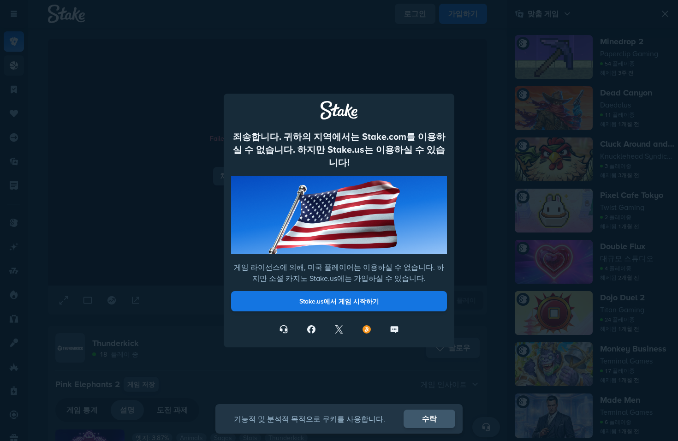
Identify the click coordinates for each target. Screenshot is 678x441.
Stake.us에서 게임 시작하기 (339, 301)
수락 (429, 418)
